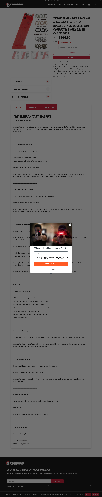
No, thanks (51, 269)
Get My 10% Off (51, 264)
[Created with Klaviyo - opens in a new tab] (51, 273)
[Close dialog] (70, 225)
